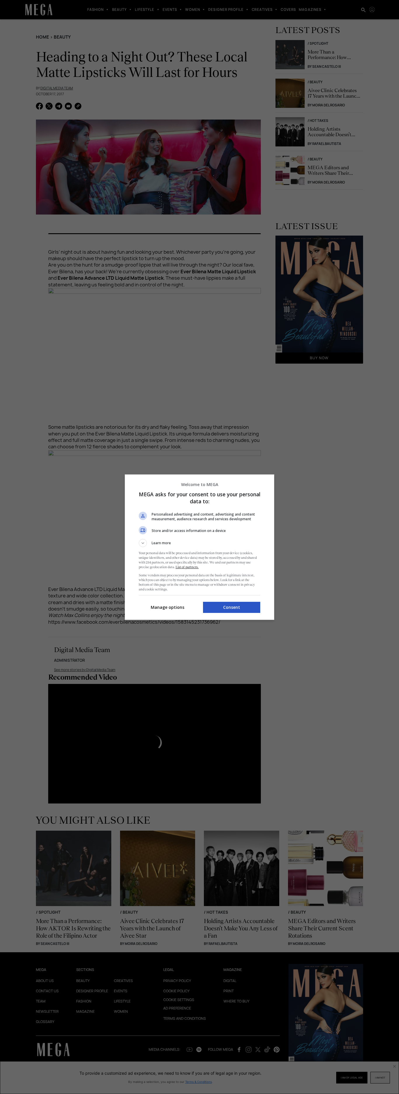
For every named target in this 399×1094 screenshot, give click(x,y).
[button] (199, 543)
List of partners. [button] (187, 567)
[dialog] (199, 547)
